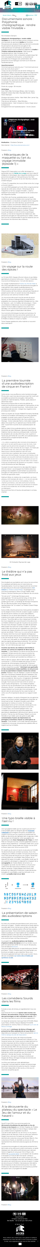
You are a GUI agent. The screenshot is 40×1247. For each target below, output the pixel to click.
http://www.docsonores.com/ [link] (20, 145)
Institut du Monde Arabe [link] (28, 284)
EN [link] (20, 4)
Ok (20, 1244)
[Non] (38, 1241)
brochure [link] (15, 946)
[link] (37, 7)
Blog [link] (9, 150)
